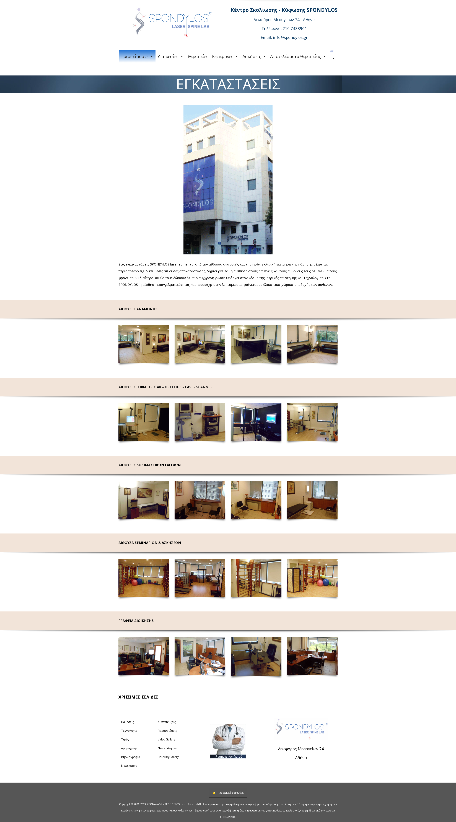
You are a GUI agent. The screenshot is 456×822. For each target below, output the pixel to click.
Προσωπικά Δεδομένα (230, 792)
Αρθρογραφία (130, 748)
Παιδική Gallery (168, 757)
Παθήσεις (127, 722)
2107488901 (311, 767)
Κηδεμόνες (222, 56)
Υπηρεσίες (167, 56)
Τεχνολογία (129, 731)
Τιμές (125, 739)
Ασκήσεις (251, 56)
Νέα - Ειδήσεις (167, 748)
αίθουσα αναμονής (224, 264)
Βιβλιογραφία (130, 757)
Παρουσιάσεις (167, 731)
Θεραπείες (198, 56)
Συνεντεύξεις (167, 722)
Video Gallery (166, 739)
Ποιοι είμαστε (134, 56)
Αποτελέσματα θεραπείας (295, 56)
